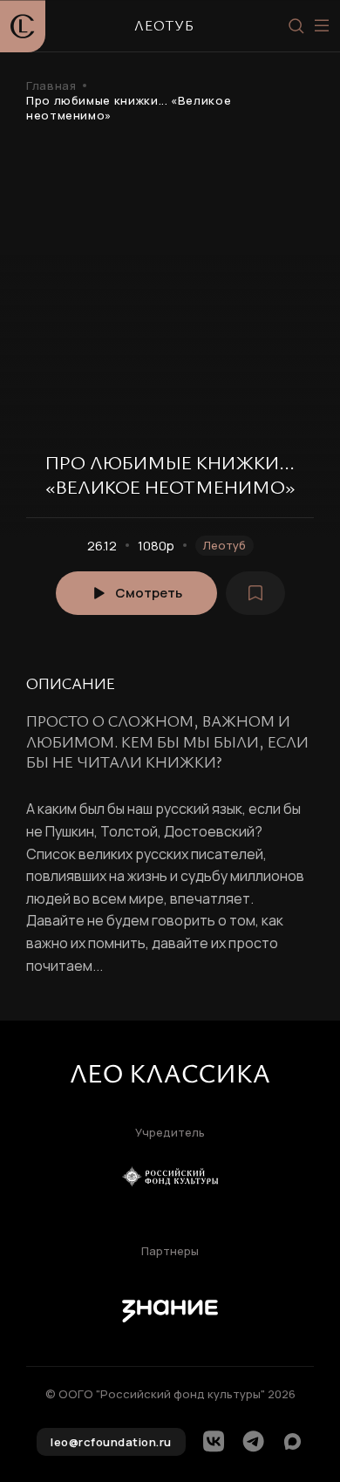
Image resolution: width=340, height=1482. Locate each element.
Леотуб (224, 545)
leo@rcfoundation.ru (111, 1442)
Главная (51, 86)
